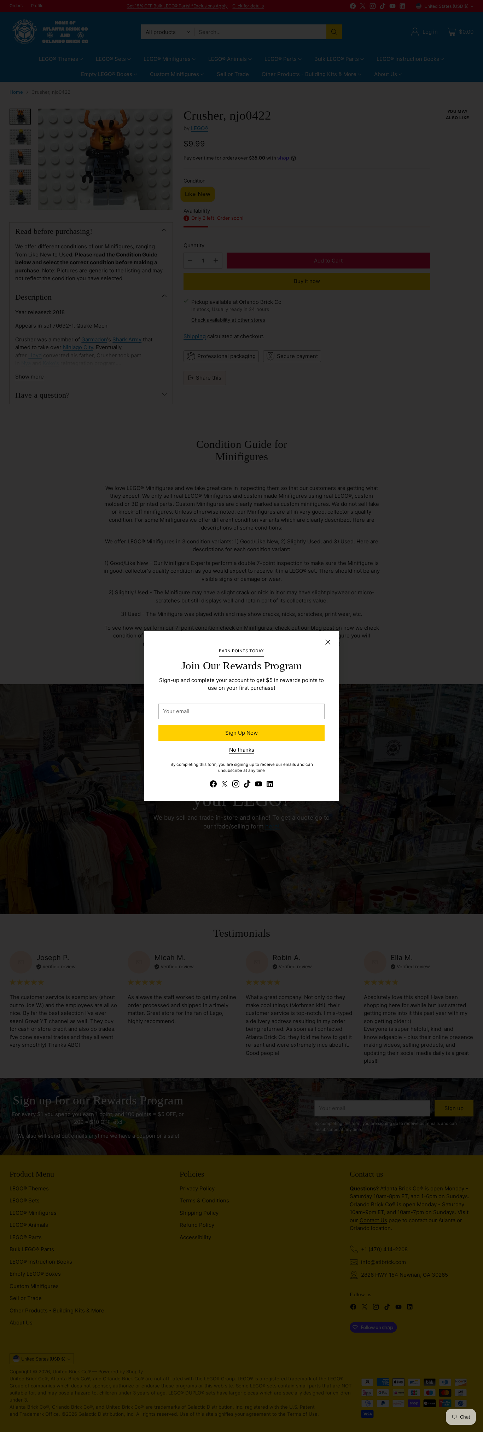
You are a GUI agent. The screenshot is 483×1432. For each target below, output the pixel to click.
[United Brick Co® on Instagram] (236, 785)
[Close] (327, 642)
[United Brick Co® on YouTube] (258, 785)
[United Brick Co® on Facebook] (213, 785)
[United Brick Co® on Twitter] (224, 785)
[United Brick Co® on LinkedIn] (270, 785)
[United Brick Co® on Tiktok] (247, 785)
